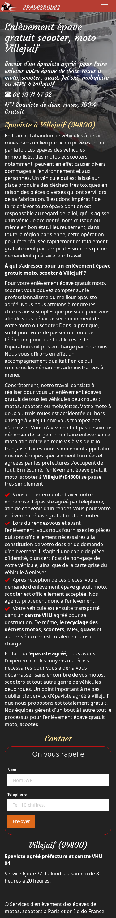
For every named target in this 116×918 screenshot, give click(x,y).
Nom (11, 769)
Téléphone (17, 794)
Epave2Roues (41, 7)
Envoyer (21, 821)
